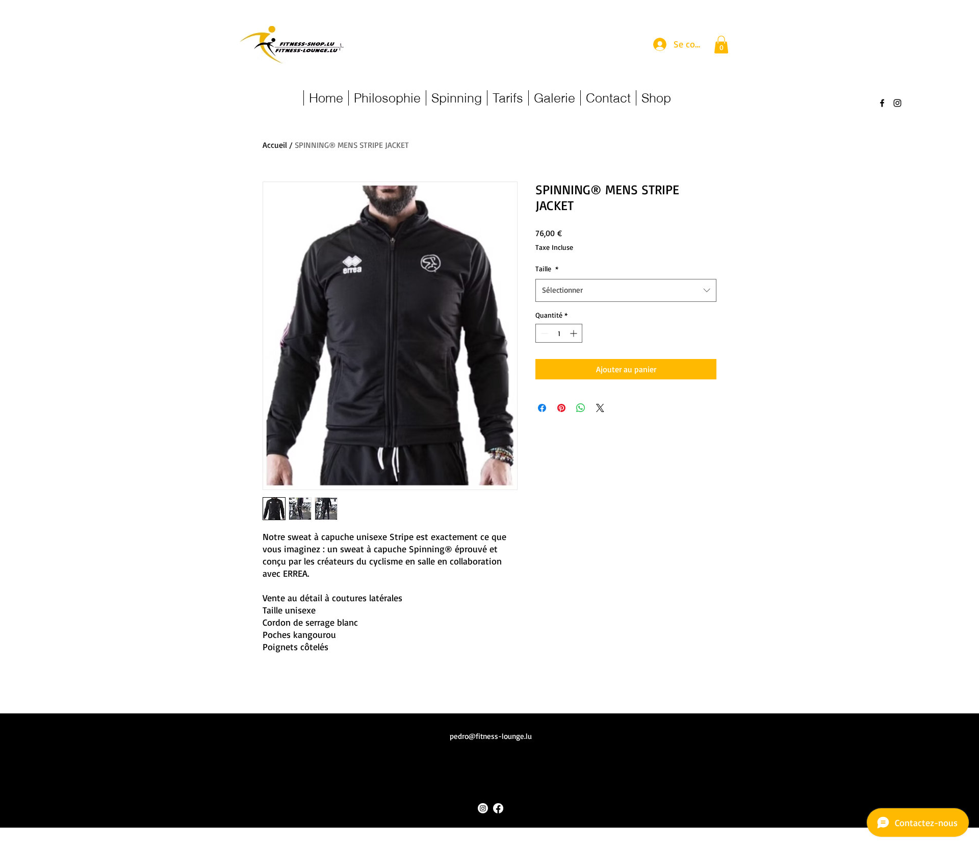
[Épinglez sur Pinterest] (561, 408)
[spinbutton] (559, 333)
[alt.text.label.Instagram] (897, 103)
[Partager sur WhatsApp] (581, 408)
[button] (721, 45)
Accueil (275, 145)
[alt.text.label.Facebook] (882, 103)
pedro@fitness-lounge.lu (491, 736)
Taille (546, 268)
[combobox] (625, 290)
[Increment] (574, 333)
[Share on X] (600, 408)
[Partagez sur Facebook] (542, 408)
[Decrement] (543, 333)
